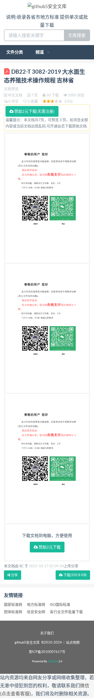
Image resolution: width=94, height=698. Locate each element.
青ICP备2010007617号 (47, 652)
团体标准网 (13, 612)
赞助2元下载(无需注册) (34, 111)
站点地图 (73, 642)
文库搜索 (77, 35)
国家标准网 (13, 604)
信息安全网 (36, 612)
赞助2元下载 (49, 547)
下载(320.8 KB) (75, 575)
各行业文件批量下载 (66, 612)
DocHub (53, 661)
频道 (40, 52)
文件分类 (14, 52)
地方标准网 (36, 604)
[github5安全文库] (47, 6)
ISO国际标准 (60, 604)
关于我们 (47, 633)
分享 (14, 575)
